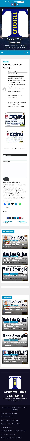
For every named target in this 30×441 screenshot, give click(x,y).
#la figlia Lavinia (12, 87)
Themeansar (15, 409)
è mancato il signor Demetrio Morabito (12, 358)
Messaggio (6, 161)
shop (7, 434)
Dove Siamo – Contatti (6, 423)
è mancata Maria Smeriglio (14, 276)
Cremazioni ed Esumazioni (7, 416)
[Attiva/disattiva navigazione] (27, 52)
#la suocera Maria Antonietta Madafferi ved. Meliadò (16, 90)
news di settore (13, 240)
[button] (24, 52)
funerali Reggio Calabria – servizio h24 (10, 430)
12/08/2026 (8, 312)
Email (8, 155)
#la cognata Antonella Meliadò (17, 84)
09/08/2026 (8, 328)
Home (2, 413)
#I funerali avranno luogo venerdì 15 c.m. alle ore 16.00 (17, 81)
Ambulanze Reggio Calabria (11, 413)
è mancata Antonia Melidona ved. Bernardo (13, 243)
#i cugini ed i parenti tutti (14, 78)
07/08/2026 (8, 345)
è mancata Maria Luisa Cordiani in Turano (13, 259)
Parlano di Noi (23, 430)
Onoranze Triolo (13, 71)
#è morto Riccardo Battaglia (15, 76)
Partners (3, 434)
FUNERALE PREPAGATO (6, 427)
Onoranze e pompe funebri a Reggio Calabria (11, 437)
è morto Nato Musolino (21, 222)
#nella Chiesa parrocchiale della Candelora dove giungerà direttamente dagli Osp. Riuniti (17, 104)
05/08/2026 (8, 361)
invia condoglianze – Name (14, 148)
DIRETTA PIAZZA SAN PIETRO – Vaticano (10, 420)
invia (6, 179)
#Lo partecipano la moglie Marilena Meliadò (15, 96)
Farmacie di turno (16, 423)
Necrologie (5, 61)
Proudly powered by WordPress (9, 407)
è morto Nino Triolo (8, 222)
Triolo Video (12, 434)
